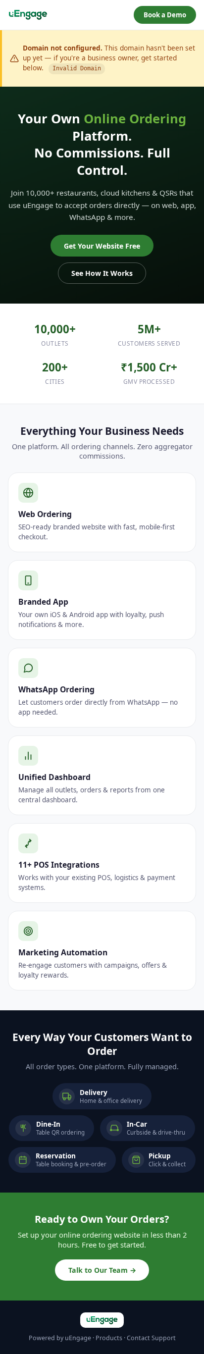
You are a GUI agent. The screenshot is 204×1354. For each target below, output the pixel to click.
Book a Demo (165, 14)
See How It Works (102, 273)
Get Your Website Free (102, 246)
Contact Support (151, 1338)
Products (109, 1338)
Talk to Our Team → (102, 1270)
